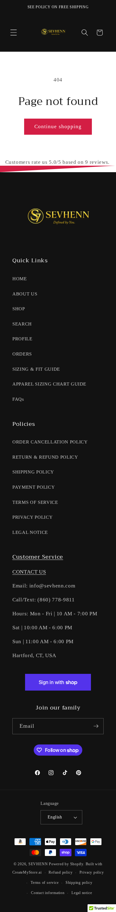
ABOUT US (24, 293)
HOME (19, 278)
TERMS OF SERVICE (35, 502)
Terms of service (44, 882)
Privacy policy (91, 872)
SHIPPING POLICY (33, 471)
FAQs (18, 399)
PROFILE (22, 338)
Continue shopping (58, 126)
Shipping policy (79, 882)
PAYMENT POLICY (33, 487)
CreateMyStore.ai (27, 873)
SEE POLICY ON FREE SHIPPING (58, 7)
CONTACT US (29, 572)
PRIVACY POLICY (32, 517)
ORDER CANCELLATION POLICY (50, 441)
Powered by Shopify (66, 864)
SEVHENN (38, 864)
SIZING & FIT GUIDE (36, 369)
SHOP (18, 308)
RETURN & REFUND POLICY (45, 457)
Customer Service (37, 557)
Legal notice (81, 893)
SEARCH (22, 323)
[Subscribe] (95, 726)
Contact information (48, 893)
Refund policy (60, 872)
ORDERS (22, 353)
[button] (13, 32)
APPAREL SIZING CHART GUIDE (49, 383)
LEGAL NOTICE (30, 532)
